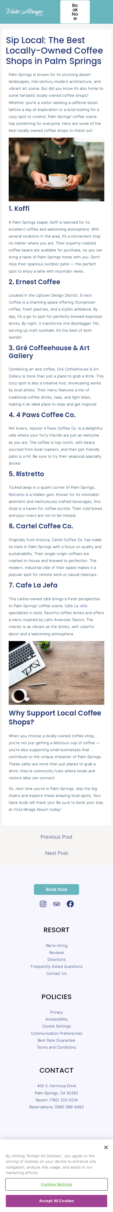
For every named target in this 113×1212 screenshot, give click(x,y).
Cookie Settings (56, 1026)
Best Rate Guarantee (56, 1040)
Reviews (56, 952)
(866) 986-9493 (69, 1107)
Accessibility (56, 1019)
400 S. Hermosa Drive (56, 1085)
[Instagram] (43, 904)
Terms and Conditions (56, 1047)
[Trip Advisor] (56, 904)
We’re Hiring (57, 945)
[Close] (106, 1147)
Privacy (56, 1012)
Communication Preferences (56, 1033)
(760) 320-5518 (64, 1100)
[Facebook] (70, 904)
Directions (57, 959)
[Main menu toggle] (101, 12)
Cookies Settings (56, 1184)
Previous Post (56, 837)
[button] (71, 12)
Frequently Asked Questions (57, 966)
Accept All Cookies (56, 1200)
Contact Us (56, 973)
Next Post (56, 853)
